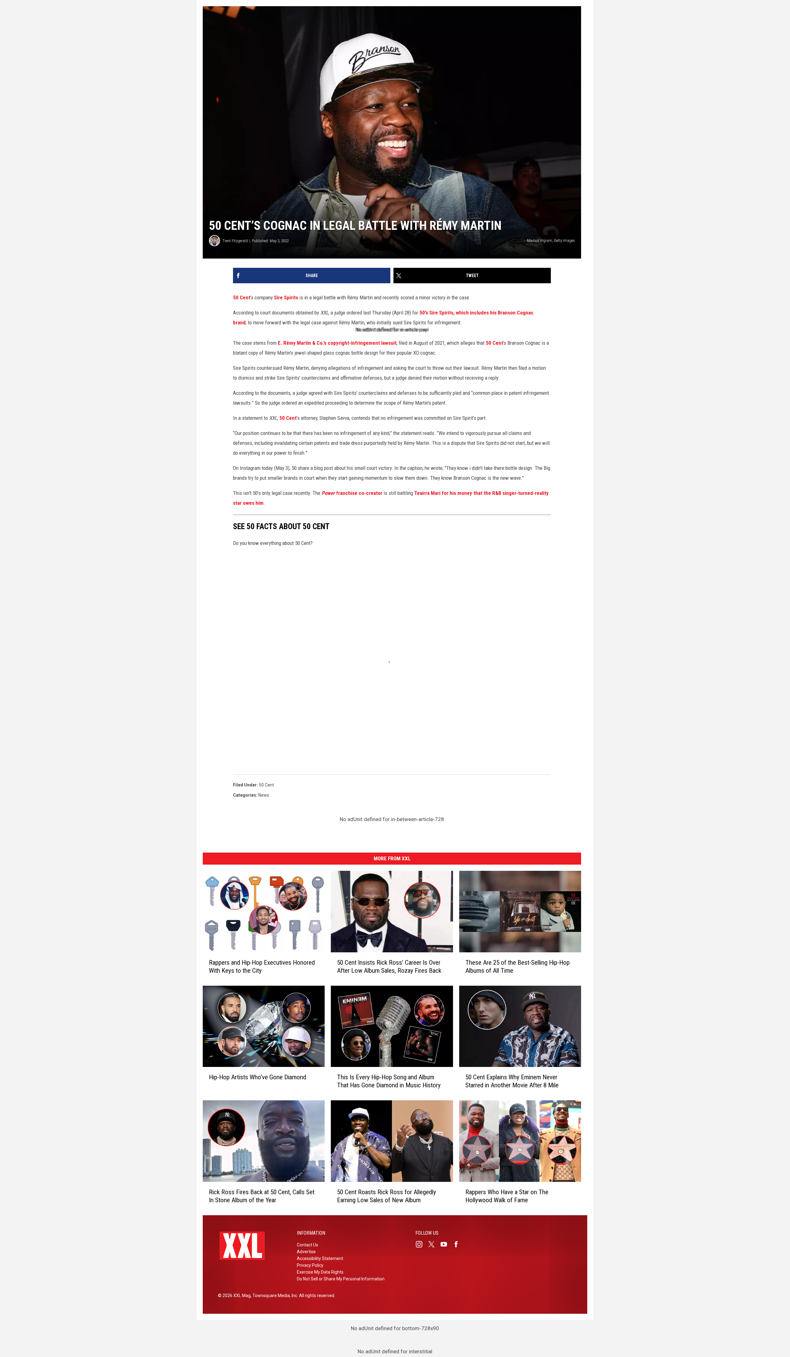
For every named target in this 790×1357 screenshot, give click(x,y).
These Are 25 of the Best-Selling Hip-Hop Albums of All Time (517, 966)
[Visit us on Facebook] (458, 1244)
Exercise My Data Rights (320, 1272)
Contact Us (307, 1244)
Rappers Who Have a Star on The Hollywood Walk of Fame (506, 1196)
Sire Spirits (286, 297)
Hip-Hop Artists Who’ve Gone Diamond (257, 1077)
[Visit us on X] (434, 1244)
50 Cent (241, 297)
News (263, 795)
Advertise (306, 1251)
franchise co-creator (352, 493)
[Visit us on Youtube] (446, 1244)
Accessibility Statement (320, 1258)
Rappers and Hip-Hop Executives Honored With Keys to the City (262, 966)
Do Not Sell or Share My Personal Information (341, 1278)
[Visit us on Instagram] (421, 1244)
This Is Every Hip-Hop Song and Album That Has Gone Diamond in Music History (389, 1081)
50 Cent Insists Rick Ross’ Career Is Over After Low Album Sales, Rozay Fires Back (389, 966)
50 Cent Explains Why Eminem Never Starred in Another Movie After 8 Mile (512, 1081)
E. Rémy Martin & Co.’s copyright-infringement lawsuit (337, 343)
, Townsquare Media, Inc (274, 1295)
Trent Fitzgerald (235, 240)
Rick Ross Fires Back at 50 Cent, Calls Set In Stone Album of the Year (261, 1196)
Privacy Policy (310, 1265)
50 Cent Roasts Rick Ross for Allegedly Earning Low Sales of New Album (386, 1196)
